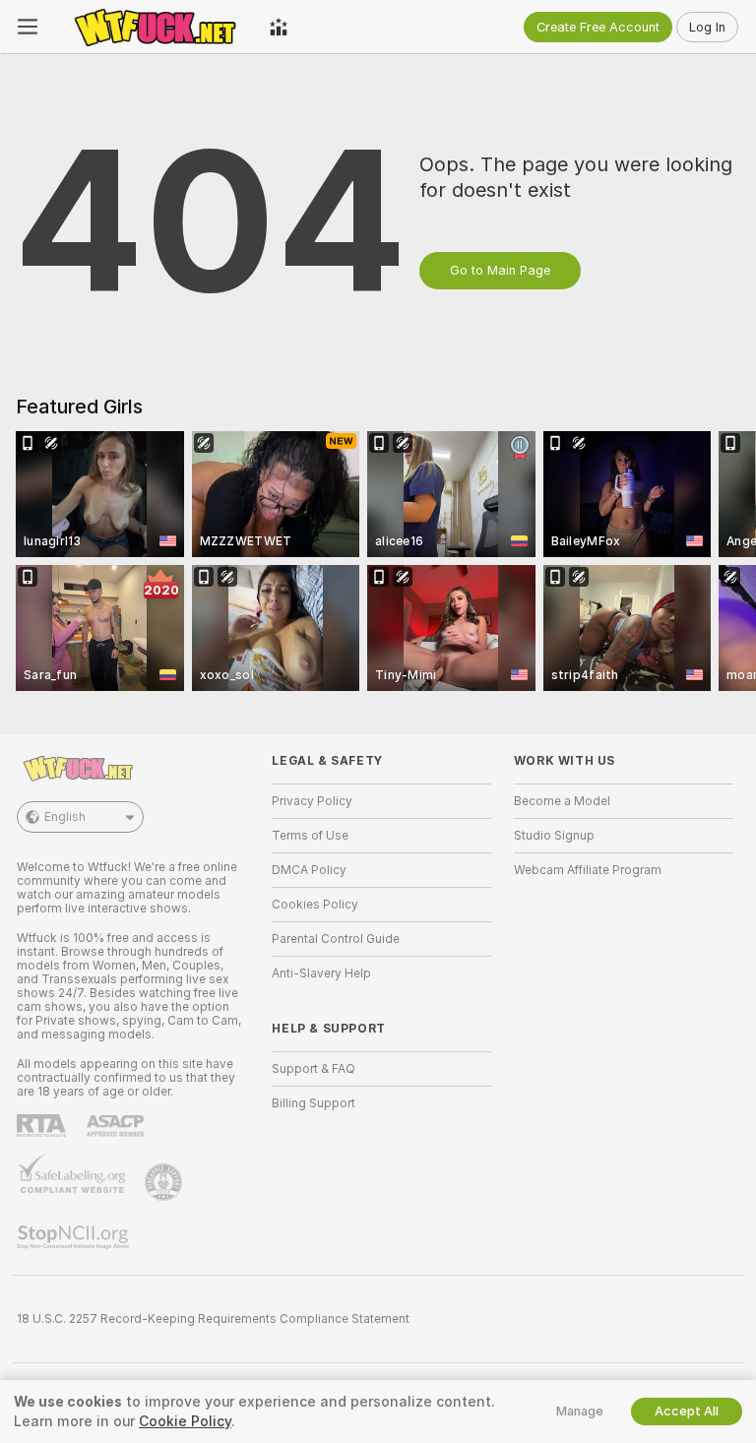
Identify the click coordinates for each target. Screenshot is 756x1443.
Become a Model (562, 801)
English (65, 817)
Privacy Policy (312, 801)
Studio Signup (554, 836)
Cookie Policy (185, 1421)
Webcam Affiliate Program (588, 870)
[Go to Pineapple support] (165, 1182)
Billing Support (313, 1103)
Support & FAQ (313, 1069)
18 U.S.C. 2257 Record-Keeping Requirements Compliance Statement (213, 1319)
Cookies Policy (315, 904)
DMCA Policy (309, 870)
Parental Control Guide (336, 939)
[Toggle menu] (27, 26)
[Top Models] (278, 26)
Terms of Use (310, 836)
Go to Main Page (500, 270)
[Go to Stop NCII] (75, 1237)
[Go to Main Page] (153, 26)
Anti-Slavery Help (321, 973)
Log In (707, 27)
